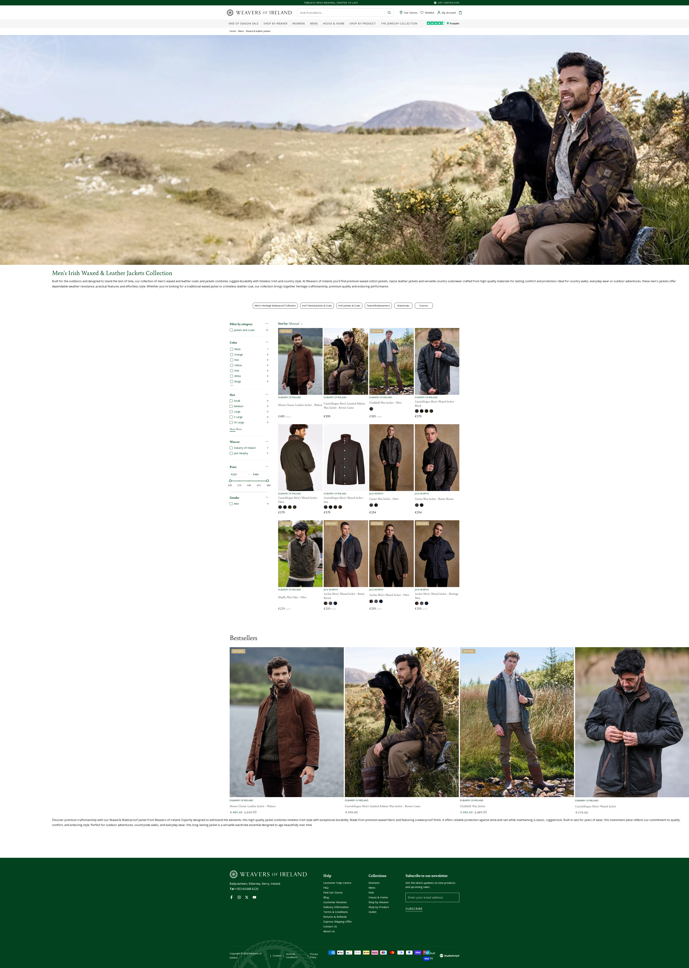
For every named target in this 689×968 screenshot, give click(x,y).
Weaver (235, 441)
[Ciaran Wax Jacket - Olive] (391, 457)
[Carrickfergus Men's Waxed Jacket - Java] (346, 457)
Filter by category (241, 324)
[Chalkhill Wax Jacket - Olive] (391, 361)
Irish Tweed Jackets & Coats (317, 305)
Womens (374, 883)
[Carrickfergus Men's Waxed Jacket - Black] (437, 361)
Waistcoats (403, 305)
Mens (241, 31)
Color (233, 342)
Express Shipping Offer (337, 921)
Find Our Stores (333, 892)
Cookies (277, 955)
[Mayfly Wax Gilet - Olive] (300, 553)
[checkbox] (249, 330)
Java (431, 411)
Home (233, 31)
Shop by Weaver (379, 902)
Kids (371, 892)
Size (232, 394)
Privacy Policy (314, 955)
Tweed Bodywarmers (378, 305)
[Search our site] (389, 12)
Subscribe (414, 909)
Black (417, 411)
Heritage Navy (335, 603)
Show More (236, 429)
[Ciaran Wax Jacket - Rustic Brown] (437, 457)
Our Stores (411, 12)
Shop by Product (379, 907)
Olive (371, 409)
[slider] (230, 481)
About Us (329, 931)
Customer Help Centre (337, 883)
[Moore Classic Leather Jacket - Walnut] (300, 361)
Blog (326, 897)
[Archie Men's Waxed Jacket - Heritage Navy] (437, 553)
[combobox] (342, 13)
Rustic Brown (376, 505)
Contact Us (330, 926)
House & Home (378, 897)
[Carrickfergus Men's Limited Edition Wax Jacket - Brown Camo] (346, 361)
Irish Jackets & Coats (349, 305)
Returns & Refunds (335, 916)
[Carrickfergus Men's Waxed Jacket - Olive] (300, 457)
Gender (234, 497)
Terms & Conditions (335, 912)
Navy (422, 411)
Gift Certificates (448, 2)
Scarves (423, 305)
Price (233, 467)
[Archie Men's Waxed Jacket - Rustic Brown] (346, 553)
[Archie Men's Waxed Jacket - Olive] (391, 553)
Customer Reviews (335, 902)
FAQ (326, 887)
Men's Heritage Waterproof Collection (275, 305)
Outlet (372, 912)
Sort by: (288, 323)
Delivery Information (336, 907)
